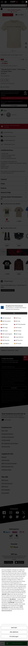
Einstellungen (14, 636)
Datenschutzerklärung (7, 610)
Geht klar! (14, 627)
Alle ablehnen (14, 632)
